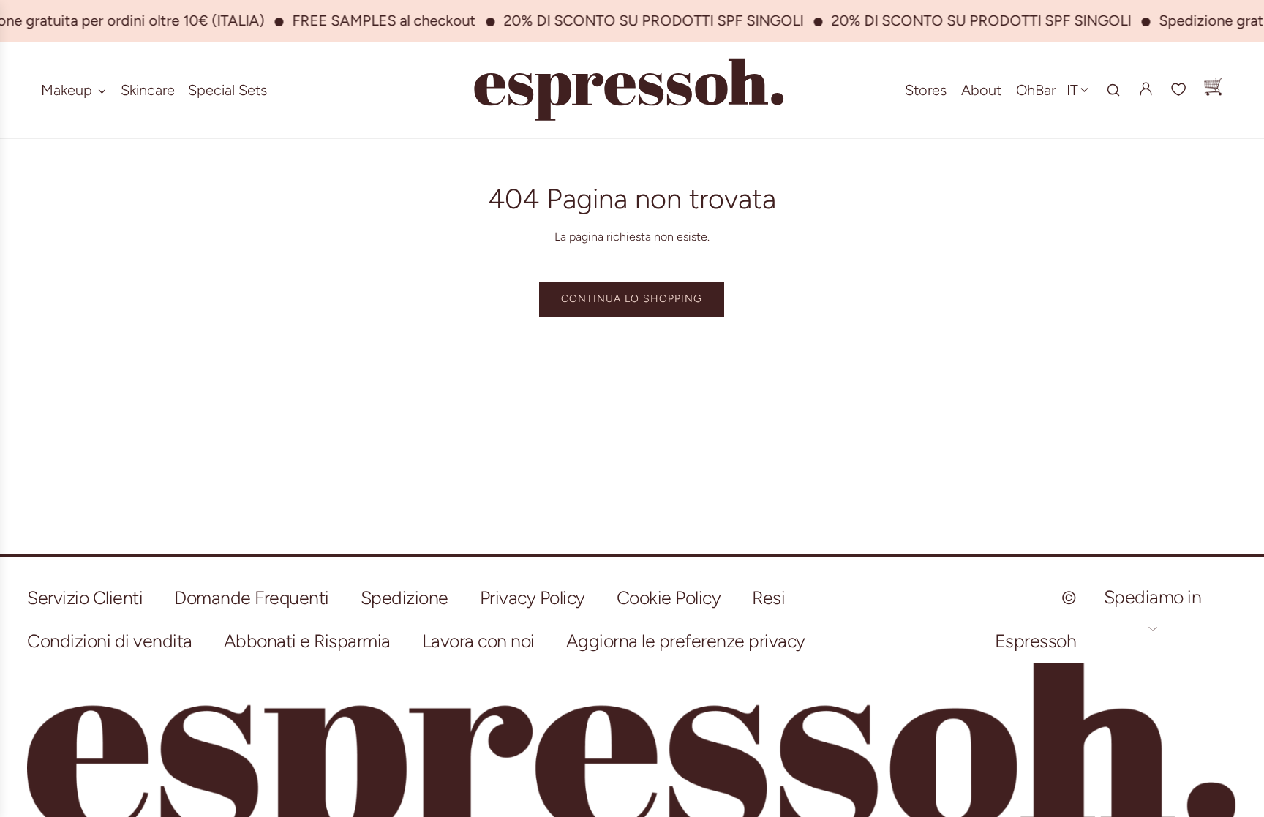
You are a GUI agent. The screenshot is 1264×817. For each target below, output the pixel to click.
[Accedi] (1145, 88)
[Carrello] (1213, 90)
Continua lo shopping (631, 299)
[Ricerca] (1113, 90)
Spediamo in (1153, 597)
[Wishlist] (1179, 90)
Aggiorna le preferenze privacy (685, 641)
